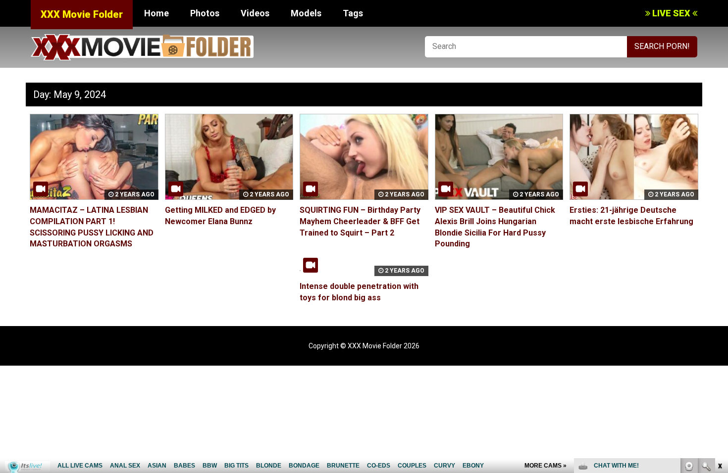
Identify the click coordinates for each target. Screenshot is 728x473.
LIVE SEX (671, 13)
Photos (204, 13)
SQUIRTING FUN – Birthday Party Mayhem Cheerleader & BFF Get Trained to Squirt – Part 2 (360, 221)
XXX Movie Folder (82, 14)
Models (306, 13)
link (719, 318)
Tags (353, 13)
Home (156, 13)
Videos (255, 13)
